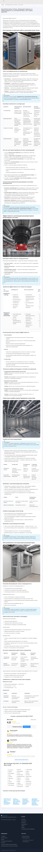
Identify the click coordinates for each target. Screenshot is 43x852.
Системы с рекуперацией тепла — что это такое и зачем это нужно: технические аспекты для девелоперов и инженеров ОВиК (17, 801)
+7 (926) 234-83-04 (25, 837)
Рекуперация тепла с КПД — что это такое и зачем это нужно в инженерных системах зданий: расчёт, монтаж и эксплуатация (7, 801)
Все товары (23, 819)
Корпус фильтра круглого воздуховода (28, 829)
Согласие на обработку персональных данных (9, 844)
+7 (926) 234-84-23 (25, 836)
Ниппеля (23, 827)
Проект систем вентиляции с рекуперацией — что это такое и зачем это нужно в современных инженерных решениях (26, 801)
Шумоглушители (24, 824)
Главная (2, 4)
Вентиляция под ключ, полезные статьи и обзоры (14, 4)
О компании (3, 836)
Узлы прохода (24, 820)
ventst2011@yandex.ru (25, 841)
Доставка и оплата (4, 837)
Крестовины (24, 822)
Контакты (2, 839)
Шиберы (23, 825)
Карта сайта (14, 819)
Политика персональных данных (6, 819)
